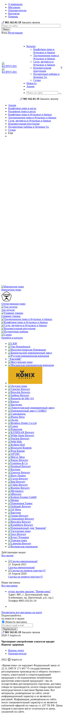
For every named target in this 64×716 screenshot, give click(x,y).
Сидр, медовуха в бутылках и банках (44, 63)
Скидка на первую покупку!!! (25, 576)
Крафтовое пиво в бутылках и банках (44, 51)
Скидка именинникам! (21, 567)
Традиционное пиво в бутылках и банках (46, 57)
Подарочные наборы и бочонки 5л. (46, 76)
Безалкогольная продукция (42, 69)
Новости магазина (16, 621)
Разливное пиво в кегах (22, 111)
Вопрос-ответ (16, 650)
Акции (12, 105)
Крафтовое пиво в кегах (22, 108)
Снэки (37, 80)
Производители (17, 653)
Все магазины (9, 585)
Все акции (7, 555)
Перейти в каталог (12, 337)
